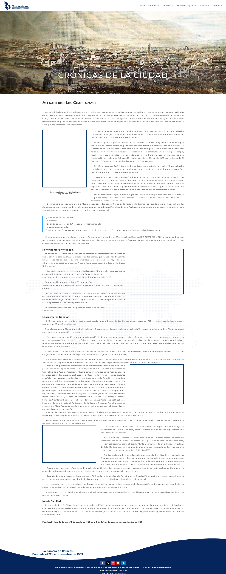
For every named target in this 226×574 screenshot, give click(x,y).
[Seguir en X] (108, 563)
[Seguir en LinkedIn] (123, 563)
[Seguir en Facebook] (102, 563)
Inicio (142, 6)
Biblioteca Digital (185, 6)
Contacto (217, 6)
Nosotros (152, 6)
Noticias (203, 6)
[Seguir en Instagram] (113, 563)
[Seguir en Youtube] (118, 563)
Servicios (166, 6)
